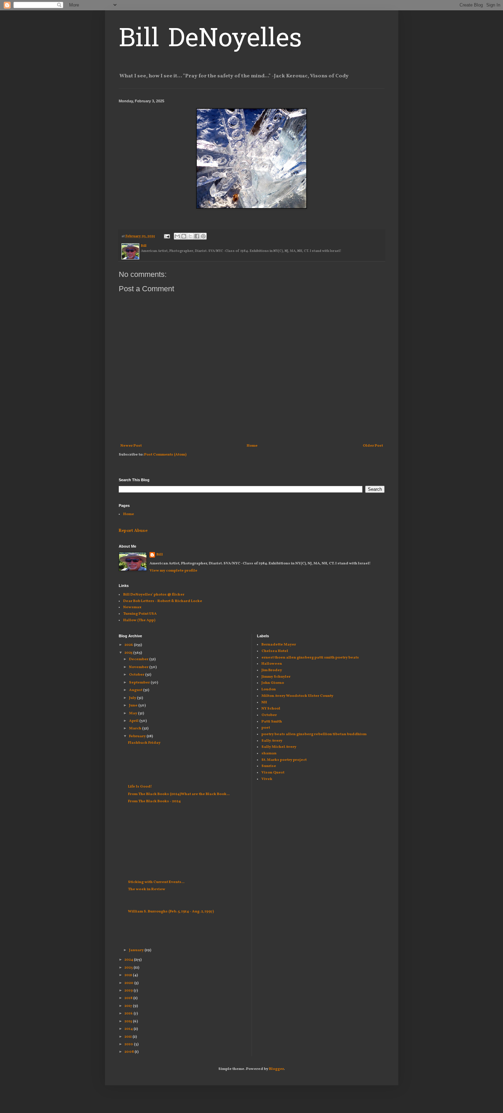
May (133, 713)
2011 (128, 1036)
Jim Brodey (271, 670)
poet (265, 727)
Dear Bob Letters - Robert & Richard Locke (162, 601)
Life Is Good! (140, 786)
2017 (129, 1006)
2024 (129, 959)
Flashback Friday (144, 742)
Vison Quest (272, 772)
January (136, 950)
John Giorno (272, 683)
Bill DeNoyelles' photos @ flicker (153, 594)
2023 (129, 967)
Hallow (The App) (139, 620)
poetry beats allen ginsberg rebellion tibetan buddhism (313, 734)
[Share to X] (190, 236)
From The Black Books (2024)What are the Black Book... (179, 794)
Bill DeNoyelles (210, 40)
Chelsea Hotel (274, 651)
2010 (129, 1044)
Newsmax (132, 607)
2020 (129, 983)
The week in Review (146, 889)
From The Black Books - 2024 (154, 801)
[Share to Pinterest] (203, 236)
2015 (129, 1021)
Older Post (373, 445)
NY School (270, 708)
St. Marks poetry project (284, 760)
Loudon (268, 689)
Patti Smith (271, 721)
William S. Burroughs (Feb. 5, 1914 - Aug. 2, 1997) (171, 911)
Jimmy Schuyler (276, 676)
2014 (129, 1029)
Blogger (276, 1069)
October (137, 674)
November (139, 667)
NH (264, 702)
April (134, 721)
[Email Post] (166, 236)
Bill (159, 554)
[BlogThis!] (183, 236)
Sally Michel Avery (278, 747)
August (136, 690)
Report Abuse (133, 531)
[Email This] (177, 236)
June (133, 705)
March (135, 728)
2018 (129, 998)
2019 (129, 990)
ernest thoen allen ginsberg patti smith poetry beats (310, 657)
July (133, 698)
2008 (129, 1051)
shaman (268, 753)
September (140, 682)
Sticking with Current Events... (156, 882)
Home (252, 445)
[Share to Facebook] (196, 236)
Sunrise (268, 766)
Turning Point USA (140, 613)
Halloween (271, 663)
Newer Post (131, 445)
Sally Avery (271, 740)
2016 (129, 1013)
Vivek (266, 779)
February (137, 736)
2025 (129, 652)
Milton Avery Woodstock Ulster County (297, 696)
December (139, 659)
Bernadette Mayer (278, 644)
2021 (129, 975)
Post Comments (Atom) (165, 454)
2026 (129, 645)
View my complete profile (173, 570)
